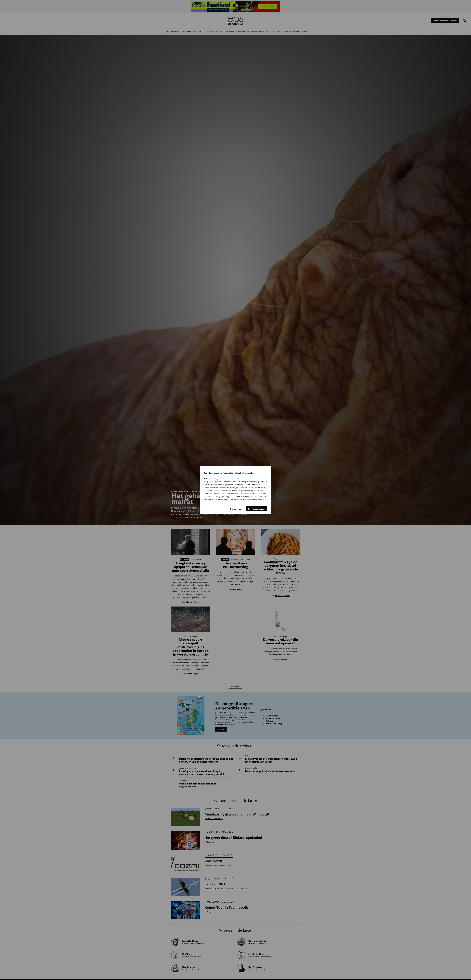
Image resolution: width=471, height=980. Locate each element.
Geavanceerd (235, 508)
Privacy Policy (258, 499)
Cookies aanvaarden (256, 508)
